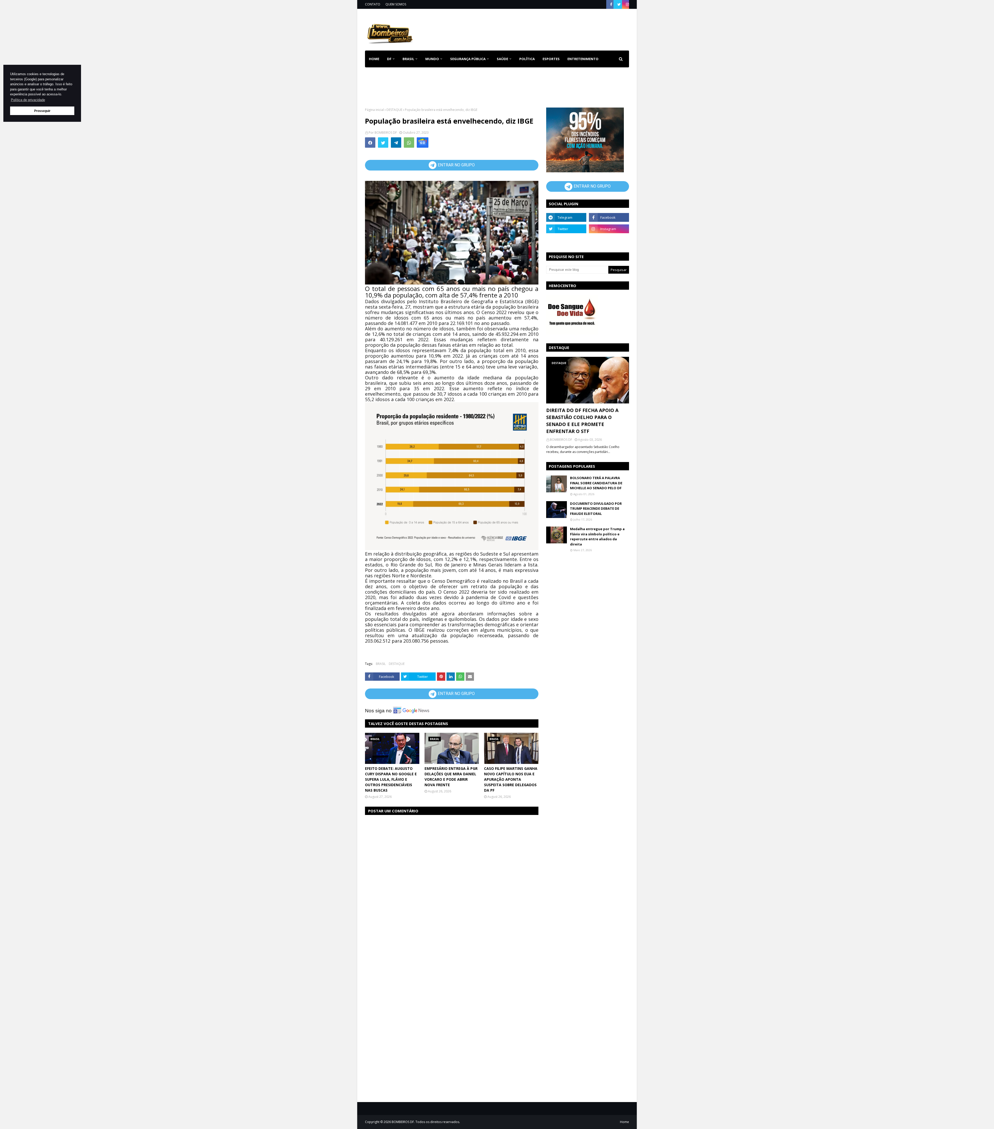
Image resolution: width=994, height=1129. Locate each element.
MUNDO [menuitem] (432, 58)
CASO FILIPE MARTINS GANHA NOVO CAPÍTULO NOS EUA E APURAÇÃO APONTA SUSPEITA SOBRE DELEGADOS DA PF (510, 779)
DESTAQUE (394, 110)
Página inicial (374, 110)
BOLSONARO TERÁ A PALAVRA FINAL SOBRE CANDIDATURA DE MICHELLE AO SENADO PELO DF (596, 482)
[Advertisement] (535, 28)
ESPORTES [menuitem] (551, 58)
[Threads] (566, 240)
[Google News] (422, 142)
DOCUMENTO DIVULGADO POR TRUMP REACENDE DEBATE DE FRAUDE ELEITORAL (596, 508)
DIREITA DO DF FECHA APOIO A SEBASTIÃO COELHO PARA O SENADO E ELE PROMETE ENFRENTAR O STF (582, 420)
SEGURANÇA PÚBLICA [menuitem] (468, 58)
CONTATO (372, 4)
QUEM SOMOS (395, 4)
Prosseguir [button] (42, 110)
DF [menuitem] (389, 58)
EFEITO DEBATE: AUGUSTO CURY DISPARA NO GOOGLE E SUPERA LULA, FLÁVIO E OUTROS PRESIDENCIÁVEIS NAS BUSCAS (391, 779)
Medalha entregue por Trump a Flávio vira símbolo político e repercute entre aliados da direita (597, 536)
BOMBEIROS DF (386, 132)
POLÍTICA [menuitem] (527, 58)
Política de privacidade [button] (28, 100)
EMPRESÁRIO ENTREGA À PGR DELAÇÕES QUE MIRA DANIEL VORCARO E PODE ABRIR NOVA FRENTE (451, 776)
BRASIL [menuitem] (408, 58)
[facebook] (611, 4)
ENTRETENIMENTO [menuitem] (582, 58)
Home (624, 1122)
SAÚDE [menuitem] (502, 58)
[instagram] (627, 4)
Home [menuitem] (374, 58)
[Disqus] (451, 884)
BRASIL (381, 664)
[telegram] (566, 217)
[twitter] (619, 4)
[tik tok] (609, 240)
